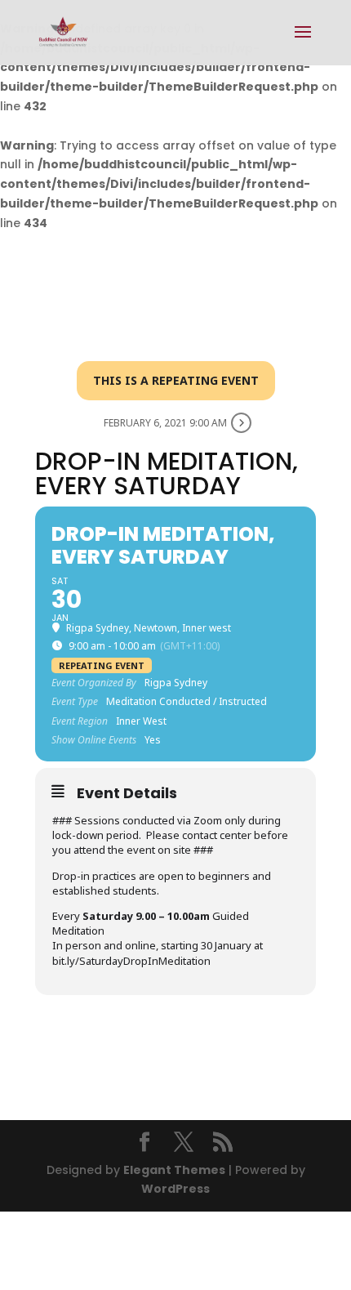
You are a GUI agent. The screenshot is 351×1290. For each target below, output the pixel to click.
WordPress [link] (175, 1189)
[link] (63, 31)
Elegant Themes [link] (174, 1170)
